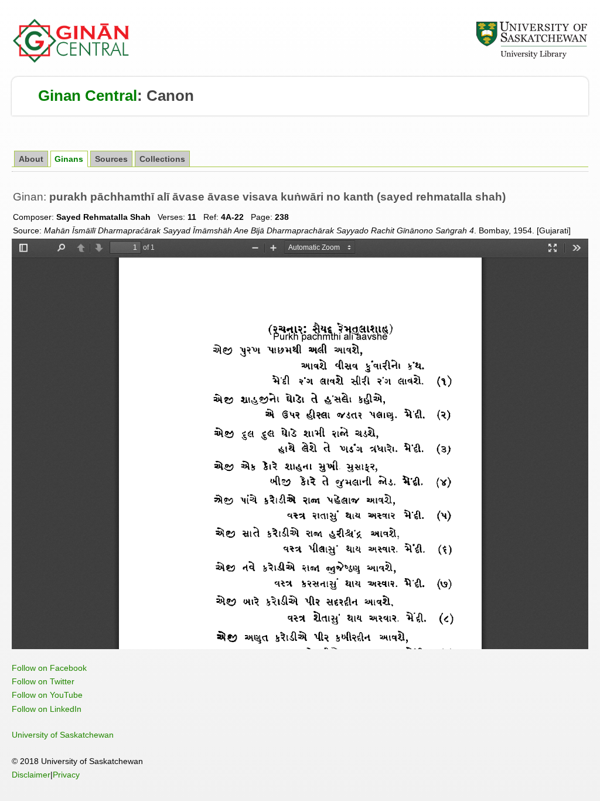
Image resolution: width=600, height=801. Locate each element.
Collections (162, 159)
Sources (111, 159)
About (31, 159)
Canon (170, 95)
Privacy (66, 774)
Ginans (68, 159)
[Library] (531, 57)
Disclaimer (31, 774)
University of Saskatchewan (63, 734)
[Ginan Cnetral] (71, 60)
